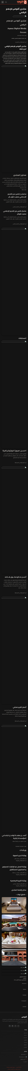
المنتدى (25, 1047)
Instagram (24, 1001)
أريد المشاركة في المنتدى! (20, 42)
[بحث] (6, 2)
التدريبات (25, 1037)
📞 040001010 (24, 1054)
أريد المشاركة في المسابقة (20, 462)
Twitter (24, 989)
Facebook (24, 983)
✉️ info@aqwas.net (23, 1057)
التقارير (25, 1040)
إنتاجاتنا (25, 1042)
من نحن (25, 1033)
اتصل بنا (25, 1061)
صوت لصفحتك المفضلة (21, 846)
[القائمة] (2, 2)
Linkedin (24, 1006)
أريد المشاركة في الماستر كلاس (19, 207)
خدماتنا (25, 1035)
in (15, 1025)
